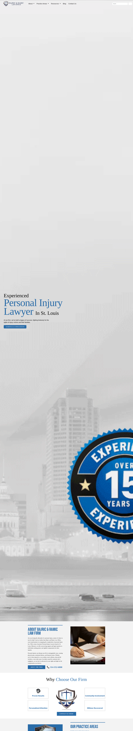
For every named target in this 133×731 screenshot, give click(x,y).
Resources (55, 4)
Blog (64, 4)
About (30, 4)
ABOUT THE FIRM (37, 667)
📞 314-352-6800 (54, 667)
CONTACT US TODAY (66, 713)
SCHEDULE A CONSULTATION (15, 327)
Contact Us (72, 4)
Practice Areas (42, 4)
